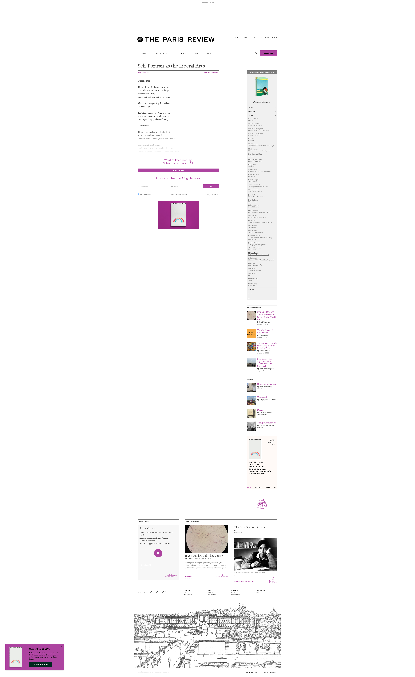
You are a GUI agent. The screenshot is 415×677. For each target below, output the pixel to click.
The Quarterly (162, 53)
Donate (245, 38)
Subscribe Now (41, 664)
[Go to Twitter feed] (151, 591)
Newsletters (257, 38)
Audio (196, 53)
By (235, 530)
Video (257, 592)
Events (237, 38)
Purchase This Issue (262, 101)
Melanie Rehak (143, 72)
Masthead (234, 590)
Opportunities (260, 590)
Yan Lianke (238, 532)
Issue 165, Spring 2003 (211, 72)
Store (267, 38)
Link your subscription (178, 194)
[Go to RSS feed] (163, 591)
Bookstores (235, 595)
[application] (158, 563)
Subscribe (268, 53)
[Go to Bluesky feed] (157, 591)
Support (187, 592)
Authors (182, 53)
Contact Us (188, 595)
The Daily (142, 53)
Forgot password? (213, 194)
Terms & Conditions (270, 672)
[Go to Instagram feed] (139, 591)
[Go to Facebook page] (145, 591)
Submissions (212, 595)
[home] (176, 40)
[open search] (256, 53)
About (209, 53)
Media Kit (211, 592)
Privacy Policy (251, 672)
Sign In (274, 38)
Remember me (145, 194)
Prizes (233, 592)
